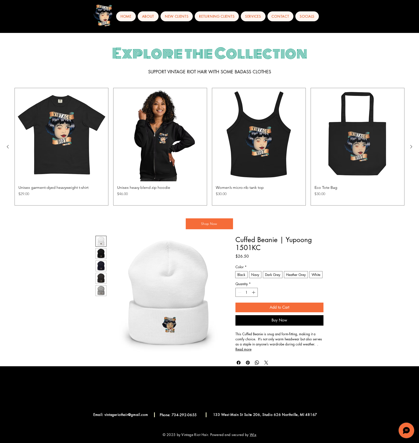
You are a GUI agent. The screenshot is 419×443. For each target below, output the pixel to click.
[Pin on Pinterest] (248, 363)
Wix (253, 434)
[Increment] (254, 292)
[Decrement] (239, 292)
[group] (209, 147)
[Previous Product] (8, 147)
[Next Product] (411, 147)
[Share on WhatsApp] (257, 363)
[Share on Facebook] (239, 363)
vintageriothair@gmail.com (126, 414)
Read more (243, 349)
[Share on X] (266, 363)
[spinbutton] (246, 292)
